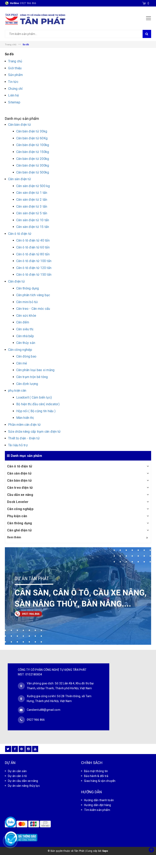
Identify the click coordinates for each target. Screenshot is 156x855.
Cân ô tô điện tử (19, 466)
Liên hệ (13, 95)
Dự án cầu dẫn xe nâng (23, 780)
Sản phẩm (15, 75)
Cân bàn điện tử (19, 480)
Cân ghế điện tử (19, 530)
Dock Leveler (17, 502)
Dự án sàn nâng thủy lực (24, 785)
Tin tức (13, 82)
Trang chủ (15, 61)
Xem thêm (14, 537)
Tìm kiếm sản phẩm (97, 810)
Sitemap (14, 102)
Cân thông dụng (19, 523)
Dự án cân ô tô (17, 776)
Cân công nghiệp (20, 509)
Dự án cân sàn (17, 771)
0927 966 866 (28, 3)
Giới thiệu (15, 68)
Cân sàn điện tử (19, 473)
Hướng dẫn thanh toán (99, 800)
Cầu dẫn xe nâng (20, 495)
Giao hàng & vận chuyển (100, 780)
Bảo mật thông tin (96, 771)
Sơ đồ (9, 54)
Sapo (105, 851)
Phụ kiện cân (17, 516)
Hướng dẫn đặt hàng (97, 805)
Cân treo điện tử (20, 488)
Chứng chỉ (15, 89)
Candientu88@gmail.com (43, 709)
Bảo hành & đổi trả (96, 776)
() (148, 3)
